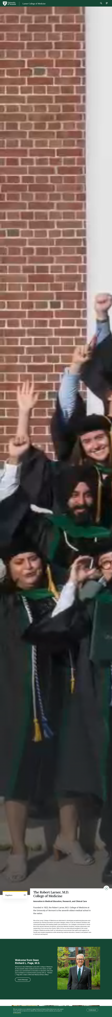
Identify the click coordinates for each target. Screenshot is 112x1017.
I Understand (92, 1010)
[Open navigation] (25, 895)
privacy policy (17, 1012)
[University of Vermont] (9, 5)
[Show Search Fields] (101, 3)
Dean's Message (23, 979)
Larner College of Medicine (34, 3)
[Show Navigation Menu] (107, 3)
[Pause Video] (106, 888)
